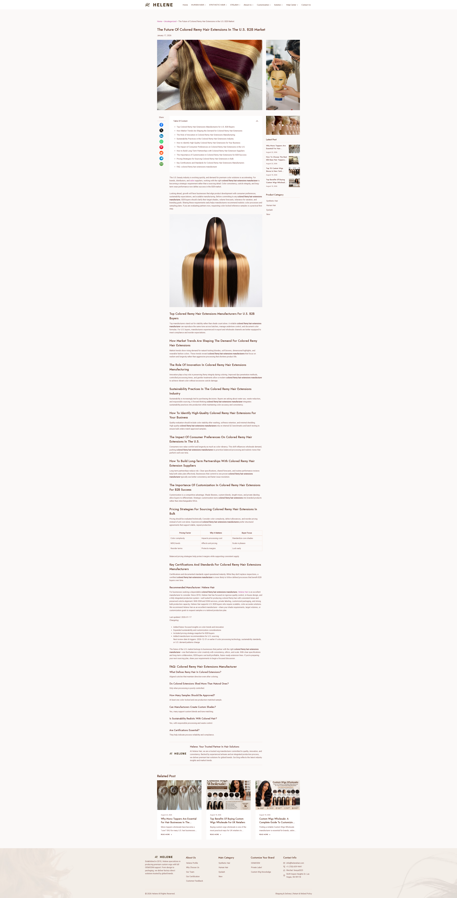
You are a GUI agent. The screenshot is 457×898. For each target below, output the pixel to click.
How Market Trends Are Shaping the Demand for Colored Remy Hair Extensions (209, 131)
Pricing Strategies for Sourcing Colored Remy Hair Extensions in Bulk (205, 159)
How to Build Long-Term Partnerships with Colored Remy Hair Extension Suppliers (211, 151)
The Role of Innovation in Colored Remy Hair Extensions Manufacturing (206, 135)
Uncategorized (170, 21)
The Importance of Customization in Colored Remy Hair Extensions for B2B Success (211, 155)
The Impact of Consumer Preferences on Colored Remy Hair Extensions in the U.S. (211, 147)
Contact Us (306, 5)
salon (192, 180)
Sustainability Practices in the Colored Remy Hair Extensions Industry (205, 139)
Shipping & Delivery (283, 894)
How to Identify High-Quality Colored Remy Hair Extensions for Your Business (208, 143)
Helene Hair (243, 592)
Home (185, 5)
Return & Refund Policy (302, 894)
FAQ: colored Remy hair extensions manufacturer (197, 167)
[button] (283, 125)
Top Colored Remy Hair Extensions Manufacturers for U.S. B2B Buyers (206, 127)
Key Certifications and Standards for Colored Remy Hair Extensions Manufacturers (210, 163)
